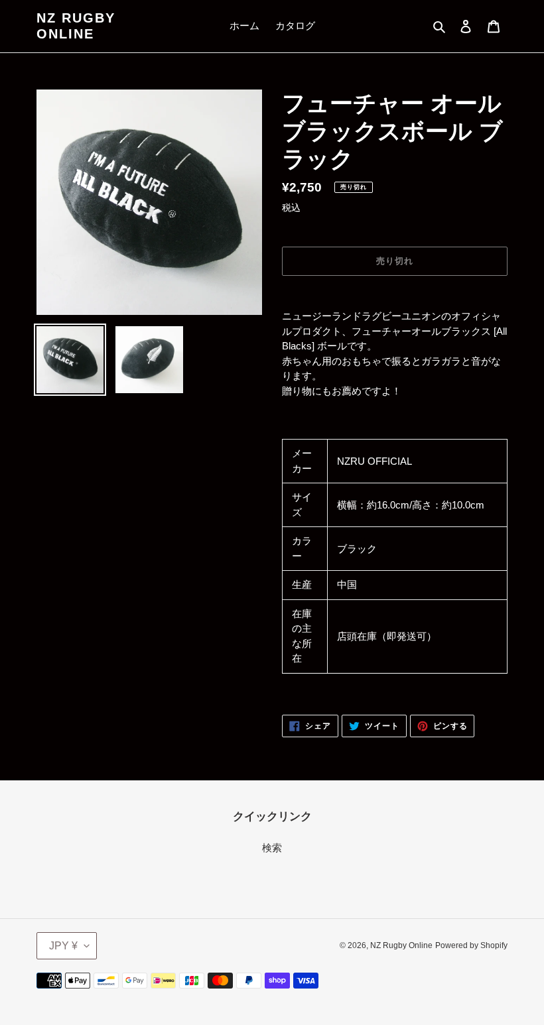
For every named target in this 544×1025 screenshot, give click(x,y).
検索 (272, 847)
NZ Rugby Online (75, 26)
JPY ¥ (63, 945)
